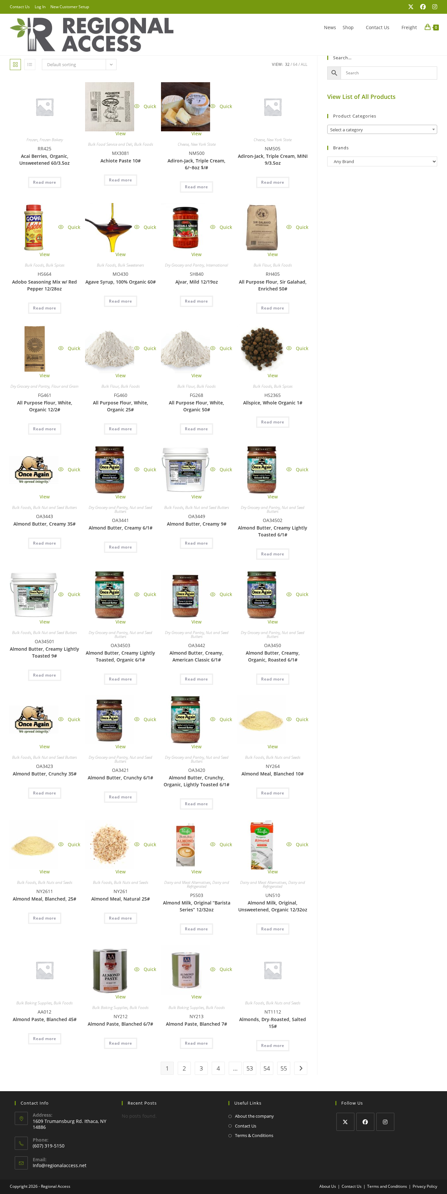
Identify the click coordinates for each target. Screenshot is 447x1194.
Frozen (32, 139)
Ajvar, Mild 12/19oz (196, 282)
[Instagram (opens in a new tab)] (433, 7)
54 (266, 1068)
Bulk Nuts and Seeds (283, 757)
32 (287, 64)
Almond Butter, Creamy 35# (44, 524)
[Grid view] (15, 64)
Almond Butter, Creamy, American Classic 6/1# (197, 656)
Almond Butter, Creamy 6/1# (120, 528)
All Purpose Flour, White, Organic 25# (120, 406)
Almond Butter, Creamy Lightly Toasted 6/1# (272, 531)
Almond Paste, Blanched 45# (45, 1019)
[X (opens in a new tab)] (411, 7)
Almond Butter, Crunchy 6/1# (120, 777)
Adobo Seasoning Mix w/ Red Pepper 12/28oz (44, 285)
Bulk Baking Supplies (34, 1003)
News (330, 27)
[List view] (29, 64)
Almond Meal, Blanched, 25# (44, 899)
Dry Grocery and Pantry (184, 265)
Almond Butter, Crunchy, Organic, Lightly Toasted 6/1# (196, 781)
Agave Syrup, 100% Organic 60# (120, 282)
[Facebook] (365, 1122)
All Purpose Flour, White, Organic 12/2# (44, 406)
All (304, 64)
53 (249, 1068)
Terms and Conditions (387, 1186)
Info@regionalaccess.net (59, 1165)
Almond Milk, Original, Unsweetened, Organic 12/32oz (272, 906)
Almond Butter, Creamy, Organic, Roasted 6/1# (273, 656)
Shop (348, 27)
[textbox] (382, 129)
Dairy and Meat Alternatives (187, 882)
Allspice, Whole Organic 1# (272, 403)
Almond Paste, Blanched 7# (196, 1024)
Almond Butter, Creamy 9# (196, 524)
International (217, 265)
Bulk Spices (55, 265)
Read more (44, 182)
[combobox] (382, 129)
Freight (409, 27)
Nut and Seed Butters (133, 509)
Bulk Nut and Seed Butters (55, 507)
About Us (327, 1186)
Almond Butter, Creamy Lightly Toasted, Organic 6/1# (120, 656)
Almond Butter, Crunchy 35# (45, 774)
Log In (40, 6)
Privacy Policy (425, 1186)
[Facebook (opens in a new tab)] (423, 7)
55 (283, 1068)
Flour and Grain (65, 386)
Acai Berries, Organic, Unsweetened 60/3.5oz (44, 159)
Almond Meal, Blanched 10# (272, 774)
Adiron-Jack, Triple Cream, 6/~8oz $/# (196, 164)
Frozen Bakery (51, 139)
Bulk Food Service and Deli (110, 144)
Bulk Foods (143, 144)
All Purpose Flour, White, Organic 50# (196, 406)
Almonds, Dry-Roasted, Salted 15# (272, 1022)
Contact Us (20, 6)
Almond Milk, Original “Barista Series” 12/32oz (196, 906)
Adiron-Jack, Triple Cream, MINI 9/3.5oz (273, 159)
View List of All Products (361, 97)
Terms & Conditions (254, 1135)
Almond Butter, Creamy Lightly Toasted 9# (44, 652)
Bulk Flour (262, 265)
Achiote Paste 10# (120, 161)
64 (295, 64)
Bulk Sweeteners (131, 265)
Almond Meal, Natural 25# (120, 899)
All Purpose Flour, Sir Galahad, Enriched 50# (273, 285)
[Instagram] (385, 1122)
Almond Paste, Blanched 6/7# (120, 1024)
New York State (203, 144)
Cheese (183, 144)
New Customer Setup (69, 6)
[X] (345, 1122)
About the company (254, 1116)
